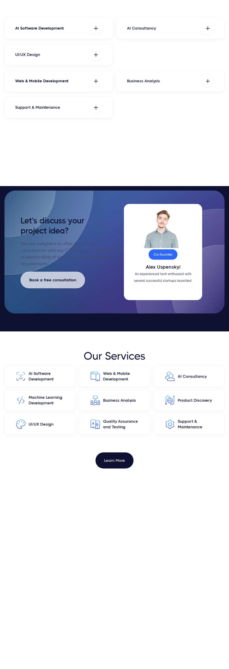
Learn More (114, 460)
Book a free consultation (52, 280)
